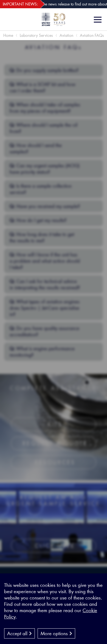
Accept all (18, 633)
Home (8, 35)
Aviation (66, 35)
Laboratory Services (36, 35)
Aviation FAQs (92, 35)
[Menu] (98, 20)
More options (55, 633)
